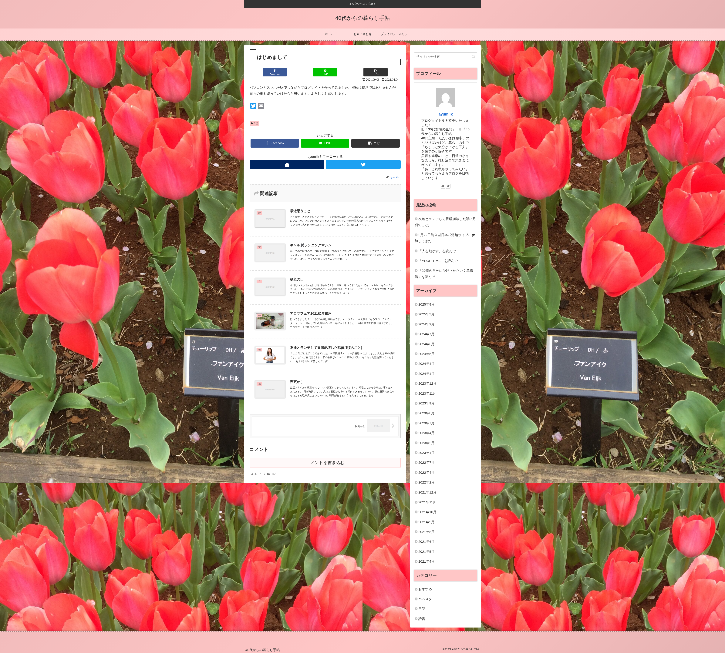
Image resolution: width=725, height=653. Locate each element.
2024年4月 (426, 364)
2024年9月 (426, 324)
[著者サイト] (287, 164)
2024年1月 (426, 374)
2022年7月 (426, 462)
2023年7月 (426, 423)
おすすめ (425, 589)
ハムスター (426, 599)
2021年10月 (427, 512)
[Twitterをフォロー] (363, 164)
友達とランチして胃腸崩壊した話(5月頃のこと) (445, 222)
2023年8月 (426, 413)
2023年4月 (426, 433)
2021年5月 (426, 552)
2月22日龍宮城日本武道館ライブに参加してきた (445, 238)
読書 (421, 619)
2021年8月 (426, 532)
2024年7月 (426, 334)
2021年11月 (427, 502)
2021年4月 (426, 561)
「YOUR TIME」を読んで (438, 261)
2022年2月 (426, 482)
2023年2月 (426, 443)
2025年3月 (426, 314)
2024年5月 (426, 354)
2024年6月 (426, 344)
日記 (255, 123)
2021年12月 (427, 492)
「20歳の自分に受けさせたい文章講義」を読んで (444, 274)
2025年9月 (426, 304)
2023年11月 (427, 393)
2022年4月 (426, 472)
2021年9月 (426, 522)
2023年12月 (427, 383)
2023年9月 (426, 403)
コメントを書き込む (325, 462)
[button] (473, 56)
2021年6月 (426, 542)
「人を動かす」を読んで (437, 251)
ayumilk (446, 114)
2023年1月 (426, 453)
